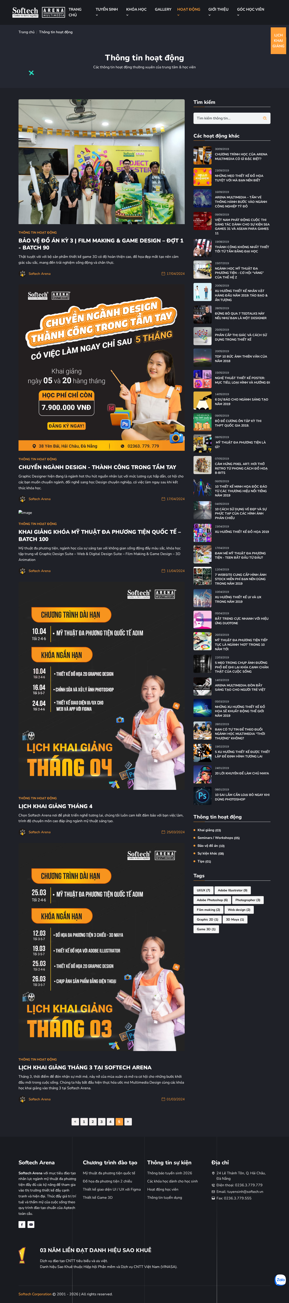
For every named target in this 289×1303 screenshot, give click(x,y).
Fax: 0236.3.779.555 (234, 1198)
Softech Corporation (35, 1294)
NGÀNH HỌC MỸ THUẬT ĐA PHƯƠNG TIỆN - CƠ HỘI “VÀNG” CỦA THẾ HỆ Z (239, 273)
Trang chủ (27, 32)
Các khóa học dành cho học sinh (172, 1181)
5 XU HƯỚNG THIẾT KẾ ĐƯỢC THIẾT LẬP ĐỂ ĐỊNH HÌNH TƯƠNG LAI (242, 754)
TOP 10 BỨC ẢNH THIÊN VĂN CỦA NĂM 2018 (241, 358)
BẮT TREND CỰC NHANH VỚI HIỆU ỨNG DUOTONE (241, 621)
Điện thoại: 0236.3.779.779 (240, 1185)
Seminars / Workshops (219, 837)
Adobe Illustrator (232, 890)
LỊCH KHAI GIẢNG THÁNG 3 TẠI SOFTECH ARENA (85, 1067)
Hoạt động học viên (162, 1189)
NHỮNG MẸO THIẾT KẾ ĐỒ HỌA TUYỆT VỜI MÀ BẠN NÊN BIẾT (239, 178)
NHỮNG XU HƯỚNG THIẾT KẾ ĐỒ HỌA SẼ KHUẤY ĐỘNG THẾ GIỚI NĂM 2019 (240, 711)
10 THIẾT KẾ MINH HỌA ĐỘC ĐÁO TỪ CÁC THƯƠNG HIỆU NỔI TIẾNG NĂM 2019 (241, 491)
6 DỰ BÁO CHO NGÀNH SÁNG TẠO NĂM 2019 (241, 401)
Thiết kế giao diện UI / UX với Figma (112, 1189)
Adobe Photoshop (212, 900)
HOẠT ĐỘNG (188, 9)
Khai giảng (209, 830)
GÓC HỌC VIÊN (250, 9)
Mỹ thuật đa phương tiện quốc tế (109, 1173)
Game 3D (206, 929)
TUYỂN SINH (107, 9)
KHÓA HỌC (136, 9)
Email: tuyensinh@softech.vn (240, 1191)
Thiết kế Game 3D (98, 1197)
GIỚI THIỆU (218, 9)
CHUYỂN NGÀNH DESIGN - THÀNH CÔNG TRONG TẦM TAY (97, 467)
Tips (204, 861)
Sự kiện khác (211, 853)
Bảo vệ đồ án (211, 845)
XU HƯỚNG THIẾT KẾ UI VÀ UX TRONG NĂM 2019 (238, 599)
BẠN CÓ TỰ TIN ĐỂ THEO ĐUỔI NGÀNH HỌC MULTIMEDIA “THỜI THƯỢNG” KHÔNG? (240, 734)
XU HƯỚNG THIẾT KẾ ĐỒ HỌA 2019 (242, 532)
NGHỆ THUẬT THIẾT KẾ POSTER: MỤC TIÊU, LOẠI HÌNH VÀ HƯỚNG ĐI (242, 380)
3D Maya (235, 919)
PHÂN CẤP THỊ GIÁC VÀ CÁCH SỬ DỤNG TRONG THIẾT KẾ (241, 337)
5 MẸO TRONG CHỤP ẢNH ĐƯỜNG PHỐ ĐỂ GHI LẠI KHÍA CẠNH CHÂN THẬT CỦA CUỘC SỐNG (241, 667)
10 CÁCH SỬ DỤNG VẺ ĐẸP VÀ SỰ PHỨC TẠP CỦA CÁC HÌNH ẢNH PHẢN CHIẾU (241, 513)
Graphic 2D (207, 919)
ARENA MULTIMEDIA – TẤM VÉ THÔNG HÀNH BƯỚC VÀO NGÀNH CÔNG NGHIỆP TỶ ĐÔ (241, 201)
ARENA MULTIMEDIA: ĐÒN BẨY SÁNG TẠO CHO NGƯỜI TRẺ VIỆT (240, 687)
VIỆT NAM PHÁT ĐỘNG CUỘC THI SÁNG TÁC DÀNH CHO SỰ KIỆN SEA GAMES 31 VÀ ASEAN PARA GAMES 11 (242, 226)
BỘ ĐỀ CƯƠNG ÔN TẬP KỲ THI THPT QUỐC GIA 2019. (238, 423)
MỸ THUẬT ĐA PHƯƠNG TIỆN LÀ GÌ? (240, 444)
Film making (208, 910)
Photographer (247, 900)
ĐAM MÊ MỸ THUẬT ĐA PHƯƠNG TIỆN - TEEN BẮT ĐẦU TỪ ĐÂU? (240, 555)
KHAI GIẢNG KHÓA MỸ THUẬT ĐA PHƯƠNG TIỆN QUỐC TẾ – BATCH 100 (100, 536)
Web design (239, 910)
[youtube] (31, 1224)
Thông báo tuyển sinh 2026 (169, 1173)
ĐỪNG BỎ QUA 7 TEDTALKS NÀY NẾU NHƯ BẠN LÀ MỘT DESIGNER (241, 315)
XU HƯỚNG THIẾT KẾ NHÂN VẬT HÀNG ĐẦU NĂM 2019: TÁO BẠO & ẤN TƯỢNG (241, 295)
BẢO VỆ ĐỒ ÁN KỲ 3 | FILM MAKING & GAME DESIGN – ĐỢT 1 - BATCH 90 (101, 244)
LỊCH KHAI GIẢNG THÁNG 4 (55, 806)
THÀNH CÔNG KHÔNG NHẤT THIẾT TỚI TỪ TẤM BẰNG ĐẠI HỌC (242, 249)
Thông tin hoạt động (38, 232)
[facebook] (22, 1224)
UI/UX (203, 890)
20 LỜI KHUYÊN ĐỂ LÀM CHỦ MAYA (242, 773)
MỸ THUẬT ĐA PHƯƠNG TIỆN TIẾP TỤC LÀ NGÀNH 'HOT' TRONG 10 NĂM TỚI (241, 644)
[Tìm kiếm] (264, 118)
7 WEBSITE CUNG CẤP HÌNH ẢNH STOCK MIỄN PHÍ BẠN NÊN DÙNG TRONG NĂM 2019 (240, 579)
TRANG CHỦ (75, 12)
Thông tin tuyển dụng (164, 1197)
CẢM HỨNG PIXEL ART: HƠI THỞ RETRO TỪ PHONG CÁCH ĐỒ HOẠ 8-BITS (241, 468)
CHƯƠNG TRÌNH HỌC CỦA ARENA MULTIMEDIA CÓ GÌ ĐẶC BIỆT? (241, 156)
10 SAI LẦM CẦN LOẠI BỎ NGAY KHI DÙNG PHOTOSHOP (242, 797)
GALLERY (163, 9)
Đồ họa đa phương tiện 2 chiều (107, 1181)
